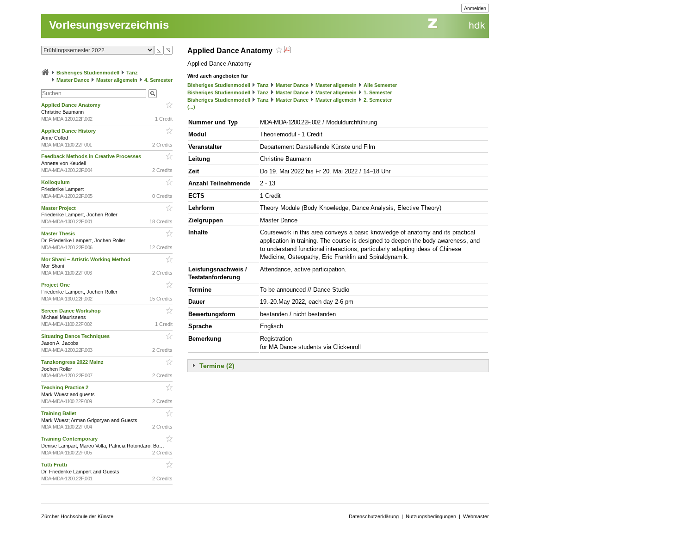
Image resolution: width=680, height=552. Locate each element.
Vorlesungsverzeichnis (109, 24)
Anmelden (475, 8)
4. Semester (158, 80)
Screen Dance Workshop (71, 310)
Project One (56, 285)
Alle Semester (380, 85)
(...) (191, 107)
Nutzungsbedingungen (431, 516)
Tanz (132, 72)
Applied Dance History (69, 131)
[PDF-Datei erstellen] (287, 51)
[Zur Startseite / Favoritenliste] (45, 72)
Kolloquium (56, 182)
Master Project (59, 208)
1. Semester (378, 92)
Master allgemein (116, 80)
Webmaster (476, 516)
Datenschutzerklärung (374, 516)
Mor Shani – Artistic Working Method (86, 259)
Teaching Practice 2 (65, 387)
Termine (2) (217, 365)
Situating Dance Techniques (76, 336)
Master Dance (72, 80)
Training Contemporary (70, 439)
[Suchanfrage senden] (152, 93)
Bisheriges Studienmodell (87, 72)
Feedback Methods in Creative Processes (91, 156)
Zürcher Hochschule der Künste (77, 516)
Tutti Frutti (54, 464)
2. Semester (378, 100)
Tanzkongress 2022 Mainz (73, 362)
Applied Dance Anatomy (71, 105)
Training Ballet (59, 413)
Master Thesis (58, 233)
